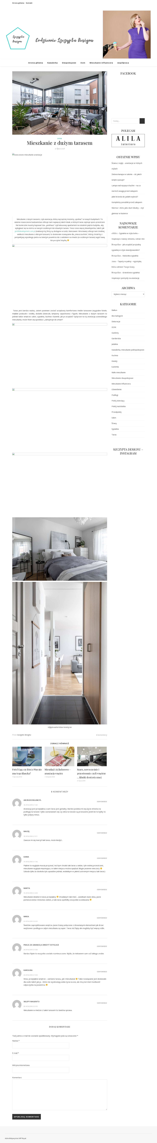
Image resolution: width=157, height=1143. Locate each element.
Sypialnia (115, 429)
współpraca (123, 62)
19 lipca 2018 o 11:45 (31, 862)
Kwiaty (114, 361)
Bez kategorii (117, 316)
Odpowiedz (102, 801)
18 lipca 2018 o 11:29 (31, 805)
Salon (114, 417)
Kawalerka (52, 62)
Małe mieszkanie (119, 372)
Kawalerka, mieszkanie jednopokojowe (128, 349)
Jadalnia (115, 344)
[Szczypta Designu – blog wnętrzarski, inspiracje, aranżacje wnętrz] (78, 36)
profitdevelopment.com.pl (25, 231)
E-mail (15, 1053)
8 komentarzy (101, 735)
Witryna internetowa (21, 1065)
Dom (83, 62)
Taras (114, 434)
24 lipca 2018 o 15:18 (31, 975)
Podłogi (115, 395)
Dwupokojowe (69, 62)
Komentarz (17, 1077)
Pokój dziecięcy (118, 400)
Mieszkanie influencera (101, 62)
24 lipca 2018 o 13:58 (31, 950)
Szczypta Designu (24, 735)
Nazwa (16, 1040)
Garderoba (116, 338)
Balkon (114, 310)
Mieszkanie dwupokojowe (122, 378)
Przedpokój (116, 412)
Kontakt (29, 3)
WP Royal (22, 1138)
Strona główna (18, 3)
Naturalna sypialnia (130, 255)
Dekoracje (116, 321)
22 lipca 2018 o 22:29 (31, 921)
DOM (60, 138)
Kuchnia (115, 355)
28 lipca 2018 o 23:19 (31, 1006)
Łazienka (115, 366)
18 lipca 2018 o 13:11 (31, 836)
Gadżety (115, 333)
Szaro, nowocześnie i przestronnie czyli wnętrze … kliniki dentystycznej (91, 773)
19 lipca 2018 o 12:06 (31, 893)
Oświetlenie (117, 389)
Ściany (114, 423)
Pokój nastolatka (119, 406)
